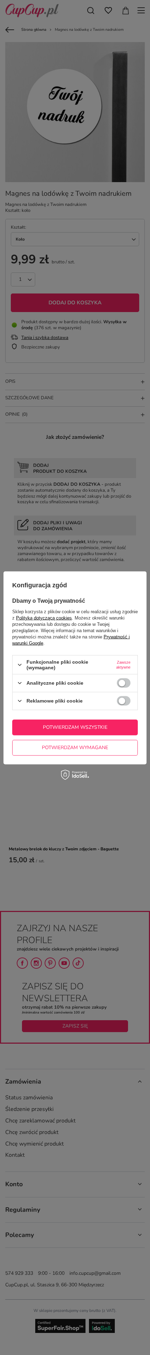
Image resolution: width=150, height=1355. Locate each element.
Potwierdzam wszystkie (75, 727)
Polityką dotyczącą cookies (44, 618)
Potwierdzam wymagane (75, 747)
